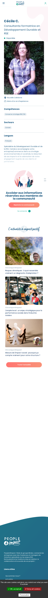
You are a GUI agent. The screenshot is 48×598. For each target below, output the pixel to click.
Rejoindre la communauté (24, 205)
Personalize (24, 595)
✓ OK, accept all (14, 589)
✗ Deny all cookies (32, 589)
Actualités (9, 579)
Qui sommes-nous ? (12, 576)
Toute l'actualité (24, 365)
